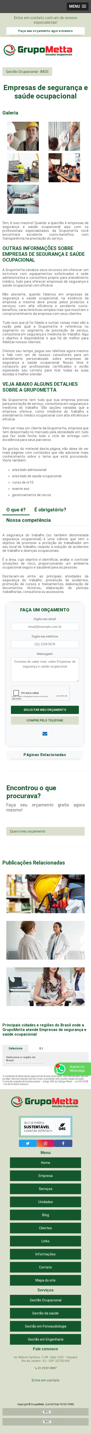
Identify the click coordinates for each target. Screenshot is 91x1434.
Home (45, 1163)
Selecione (15, 1048)
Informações (45, 1254)
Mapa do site (45, 1280)
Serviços (45, 1189)
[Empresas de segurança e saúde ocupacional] (23, 136)
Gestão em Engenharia (45, 1339)
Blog (45, 1215)
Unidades (45, 1202)
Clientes (45, 1228)
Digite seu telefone (45, 636)
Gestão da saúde (45, 1313)
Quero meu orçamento (27, 831)
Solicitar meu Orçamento (45, 710)
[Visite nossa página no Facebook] (63, 1143)
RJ (41, 1048)
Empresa (46, 1176)
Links (45, 1241)
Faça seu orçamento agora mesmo (45, 31)
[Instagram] (45, 1143)
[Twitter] (28, 1143)
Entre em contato (45, 1380)
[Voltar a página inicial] (38, 51)
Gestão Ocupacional (45, 1300)
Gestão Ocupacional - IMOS (27, 72)
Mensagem (45, 654)
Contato (45, 1267)
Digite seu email (45, 619)
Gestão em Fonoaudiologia (45, 1326)
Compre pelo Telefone (44, 720)
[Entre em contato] (44, 733)
